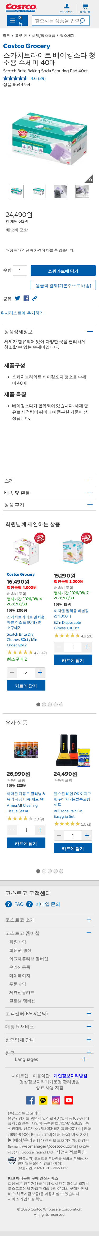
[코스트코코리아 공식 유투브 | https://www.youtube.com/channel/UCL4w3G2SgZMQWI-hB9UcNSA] (68, 1102)
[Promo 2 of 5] (44, 705)
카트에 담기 (26, 685)
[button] (84, 20)
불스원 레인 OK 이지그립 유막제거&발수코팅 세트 (72, 799)
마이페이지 (19, 975)
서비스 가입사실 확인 (25, 1199)
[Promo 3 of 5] (50, 705)
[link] (17, 298)
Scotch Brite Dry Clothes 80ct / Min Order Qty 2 (22, 639)
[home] (21, 7)
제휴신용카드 (22, 992)
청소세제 (67, 35)
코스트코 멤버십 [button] (22, 933)
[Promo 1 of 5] (38, 705)
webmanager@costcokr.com (48, 1146)
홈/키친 (21, 35)
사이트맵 (20, 1075)
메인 (7, 35)
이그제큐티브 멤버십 (28, 958)
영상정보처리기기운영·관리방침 (50, 1081)
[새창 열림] (13, 1161)
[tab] (49, 920)
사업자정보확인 (71, 1152)
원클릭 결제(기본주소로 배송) (63, 285)
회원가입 (17, 941)
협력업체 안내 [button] (20, 1040)
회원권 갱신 (20, 950)
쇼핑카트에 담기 (63, 271)
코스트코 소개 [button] (20, 920)
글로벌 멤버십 (22, 1000)
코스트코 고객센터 (28, 893)
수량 (7, 270)
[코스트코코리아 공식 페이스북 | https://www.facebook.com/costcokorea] (31, 1102)
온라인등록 (19, 967)
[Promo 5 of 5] (61, 705)
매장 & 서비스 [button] (19, 1027)
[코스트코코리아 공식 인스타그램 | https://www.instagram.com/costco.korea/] (56, 1102)
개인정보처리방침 (70, 1075)
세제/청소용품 (43, 35)
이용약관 (41, 1075)
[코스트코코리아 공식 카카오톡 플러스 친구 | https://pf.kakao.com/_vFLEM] (43, 1102)
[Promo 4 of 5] (55, 705)
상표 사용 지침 (49, 1087)
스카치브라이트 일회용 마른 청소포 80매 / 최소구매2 (26, 622)
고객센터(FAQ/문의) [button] (26, 1013)
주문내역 (17, 984)
